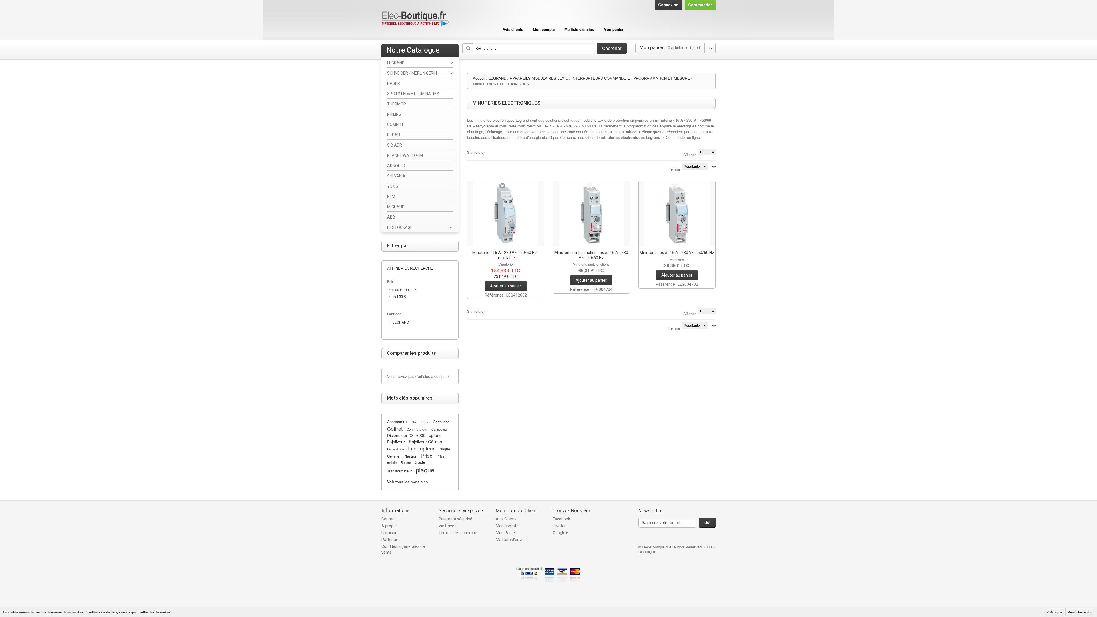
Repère (406, 462)
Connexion (668, 5)
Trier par (673, 169)
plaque (425, 469)
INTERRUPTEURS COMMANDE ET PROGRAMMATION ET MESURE (631, 78)
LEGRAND (497, 78)
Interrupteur (421, 448)
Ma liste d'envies (579, 29)
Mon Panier (506, 532)
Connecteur (439, 429)
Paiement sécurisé (455, 519)
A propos (389, 526)
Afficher (689, 154)
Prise (427, 455)
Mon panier (614, 29)
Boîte (425, 422)
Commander (700, 5)
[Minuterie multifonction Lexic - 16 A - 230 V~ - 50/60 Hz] (591, 213)
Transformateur (399, 471)
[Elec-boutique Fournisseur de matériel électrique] (415, 19)
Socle (420, 462)
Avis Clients (506, 519)
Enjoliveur (396, 441)
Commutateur (417, 429)
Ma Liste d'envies (511, 539)
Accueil (479, 78)
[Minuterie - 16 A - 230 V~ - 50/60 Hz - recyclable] (505, 213)
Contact (388, 519)
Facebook (561, 519)
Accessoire (397, 421)
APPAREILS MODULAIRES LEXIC (539, 78)
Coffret (395, 428)
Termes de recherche (458, 532)
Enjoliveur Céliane (425, 441)
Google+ (560, 532)
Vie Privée (448, 526)
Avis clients (513, 29)
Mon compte (544, 29)
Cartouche (441, 421)
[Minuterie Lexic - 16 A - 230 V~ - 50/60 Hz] (677, 213)
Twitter (559, 526)
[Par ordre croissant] (714, 166)
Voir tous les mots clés (407, 481)
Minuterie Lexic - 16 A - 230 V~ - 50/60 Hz (677, 252)
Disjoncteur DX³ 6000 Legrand (414, 435)
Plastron (410, 456)
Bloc (414, 422)
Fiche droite (395, 449)
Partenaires (392, 539)
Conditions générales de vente (403, 549)
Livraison (389, 532)
